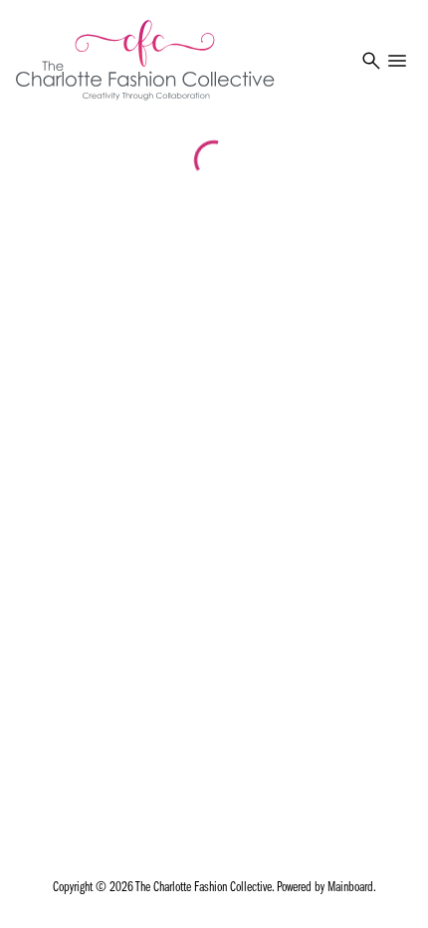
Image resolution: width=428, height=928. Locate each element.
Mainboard (350, 887)
